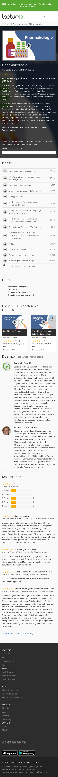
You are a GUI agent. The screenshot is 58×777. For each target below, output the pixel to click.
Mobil (4, 730)
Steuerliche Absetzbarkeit (13, 772)
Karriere (5, 716)
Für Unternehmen (10, 690)
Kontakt (5, 665)
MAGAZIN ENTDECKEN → (13, 148)
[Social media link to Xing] (24, 741)
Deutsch (43, 772)
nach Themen (8, 672)
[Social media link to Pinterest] (14, 741)
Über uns (6, 654)
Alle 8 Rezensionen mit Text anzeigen (18, 633)
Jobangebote (8, 661)
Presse (5, 657)
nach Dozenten (8, 679)
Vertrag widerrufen (27, 769)
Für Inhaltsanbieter (10, 694)
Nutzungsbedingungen (33, 766)
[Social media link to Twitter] (9, 741)
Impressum (30, 772)
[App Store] (10, 753)
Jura (4, 712)
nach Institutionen (10, 676)
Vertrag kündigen (9, 769)
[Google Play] (26, 753)
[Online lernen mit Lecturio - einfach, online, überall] (12, 16)
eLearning (6, 719)
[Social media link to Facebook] (4, 741)
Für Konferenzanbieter (12, 697)
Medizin (5, 708)
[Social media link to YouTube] (19, 741)
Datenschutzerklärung (11, 766)
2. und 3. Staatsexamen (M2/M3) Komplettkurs (24, 24)
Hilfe (4, 726)
